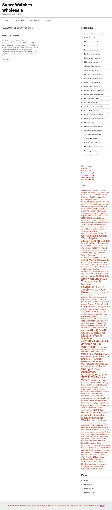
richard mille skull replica (28, 505)
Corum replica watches (91, 70)
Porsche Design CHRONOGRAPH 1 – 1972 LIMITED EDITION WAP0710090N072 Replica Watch (95, 389)
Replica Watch (89, 122)
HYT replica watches (90, 102)
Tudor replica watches (91, 139)
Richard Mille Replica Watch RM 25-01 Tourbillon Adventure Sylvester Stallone (95, 452)
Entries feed (88, 484)
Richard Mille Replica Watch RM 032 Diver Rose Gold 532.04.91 (95, 447)
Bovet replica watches (91, 46)
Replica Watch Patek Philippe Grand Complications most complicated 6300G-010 (95, 434)
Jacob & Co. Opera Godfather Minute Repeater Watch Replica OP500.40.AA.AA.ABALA (94, 316)
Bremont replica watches (92, 58)
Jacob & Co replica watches (93, 106)
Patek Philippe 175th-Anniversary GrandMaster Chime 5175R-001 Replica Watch (94, 373)
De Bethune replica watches (93, 74)
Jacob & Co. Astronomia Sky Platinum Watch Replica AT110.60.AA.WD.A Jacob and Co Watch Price (93, 255)
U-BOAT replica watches (92, 143)
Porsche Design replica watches (94, 118)
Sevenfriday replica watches (93, 130)
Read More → (6, 59)
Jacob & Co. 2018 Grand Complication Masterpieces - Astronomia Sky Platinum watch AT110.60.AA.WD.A (94, 227)
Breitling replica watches (92, 54)
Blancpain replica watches (92, 42)
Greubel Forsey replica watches (94, 90)
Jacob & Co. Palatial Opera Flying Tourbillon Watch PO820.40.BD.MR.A (94, 350)
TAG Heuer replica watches (93, 135)
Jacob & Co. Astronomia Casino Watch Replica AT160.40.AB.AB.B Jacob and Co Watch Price (95, 238)
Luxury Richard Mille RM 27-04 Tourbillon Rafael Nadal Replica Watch (95, 360)
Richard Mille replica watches (93, 126)
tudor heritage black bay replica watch (66, 505)
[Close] (96, 162)
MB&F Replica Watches (92, 110)
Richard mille (34, 21)
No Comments (21, 40)
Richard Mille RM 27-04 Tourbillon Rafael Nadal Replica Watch (92, 461)
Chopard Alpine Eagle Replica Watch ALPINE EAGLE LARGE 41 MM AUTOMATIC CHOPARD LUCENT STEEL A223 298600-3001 (94, 208)
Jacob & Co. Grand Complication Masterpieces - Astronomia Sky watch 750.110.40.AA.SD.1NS (95, 308)
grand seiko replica (13, 505)
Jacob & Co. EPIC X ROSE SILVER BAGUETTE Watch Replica (95, 301)
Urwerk (48, 21)
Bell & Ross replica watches (93, 38)
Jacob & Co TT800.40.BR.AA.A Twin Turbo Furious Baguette (95, 354)
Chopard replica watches (92, 66)
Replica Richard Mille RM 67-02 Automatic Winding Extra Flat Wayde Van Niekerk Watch (94, 423)
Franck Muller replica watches (93, 78)
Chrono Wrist (19, 21)
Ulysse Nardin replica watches (93, 147)
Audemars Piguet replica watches (95, 34)
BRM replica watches (91, 62)
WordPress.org (89, 493)
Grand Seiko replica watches (93, 86)
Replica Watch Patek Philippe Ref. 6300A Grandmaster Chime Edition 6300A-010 (94, 439)
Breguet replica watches (92, 50)
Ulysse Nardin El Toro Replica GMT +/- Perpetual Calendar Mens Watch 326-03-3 (94, 466)
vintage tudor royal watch (45, 505)
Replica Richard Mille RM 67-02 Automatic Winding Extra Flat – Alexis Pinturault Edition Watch (94, 427)
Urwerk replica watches (91, 151)
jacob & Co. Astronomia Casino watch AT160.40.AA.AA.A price (93, 231)
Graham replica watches (92, 82)
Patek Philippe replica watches (94, 114)
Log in (86, 480)
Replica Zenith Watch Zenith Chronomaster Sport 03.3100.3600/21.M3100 (93, 443)
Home (7, 21)
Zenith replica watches (91, 155)
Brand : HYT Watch (10, 36)
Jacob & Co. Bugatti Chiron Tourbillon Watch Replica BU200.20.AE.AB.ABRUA (95, 269)
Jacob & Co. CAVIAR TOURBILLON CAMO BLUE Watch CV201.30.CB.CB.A (95, 274)
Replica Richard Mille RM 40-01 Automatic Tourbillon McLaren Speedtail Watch (94, 415)
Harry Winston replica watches (94, 94)
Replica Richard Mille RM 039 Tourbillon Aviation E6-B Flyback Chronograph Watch (95, 408)
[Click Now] (89, 168)
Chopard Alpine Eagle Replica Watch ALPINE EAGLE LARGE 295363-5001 (95, 215)
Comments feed (89, 489)
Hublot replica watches (91, 98)
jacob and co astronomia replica (89, 505)
